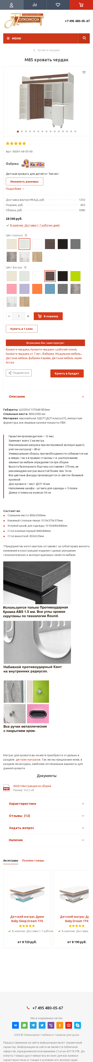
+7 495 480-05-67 (77, 21)
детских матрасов (28, 759)
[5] (24, 143)
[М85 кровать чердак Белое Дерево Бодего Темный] (46, 100)
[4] (20, 143)
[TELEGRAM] (33, 1025)
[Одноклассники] (59, 1025)
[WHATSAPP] (24, 1025)
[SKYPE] (77, 1025)
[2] (12, 143)
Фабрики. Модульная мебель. (61, 353)
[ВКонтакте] (15, 1025)
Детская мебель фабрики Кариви (28, 357)
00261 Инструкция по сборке (32, 785)
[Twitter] (42, 1025)
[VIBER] (51, 1025)
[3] (16, 143)
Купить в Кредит (67, 373)
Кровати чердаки (17, 349)
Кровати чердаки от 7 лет (23, 353)
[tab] (15, 188)
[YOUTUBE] (68, 1025)
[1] (8, 143)
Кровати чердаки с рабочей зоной (53, 349)
